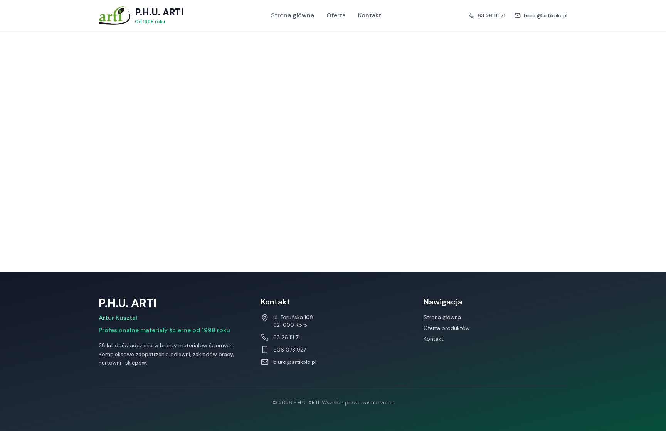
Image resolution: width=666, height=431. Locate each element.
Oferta (336, 15)
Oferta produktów (447, 328)
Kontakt (369, 15)
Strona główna (292, 15)
